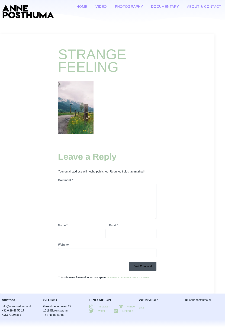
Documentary (165, 6)
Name (63, 225)
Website (63, 244)
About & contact (204, 6)
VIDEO (101, 6)
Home (81, 6)
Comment (65, 180)
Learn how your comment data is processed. (128, 277)
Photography (129, 6)
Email (113, 225)
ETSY (141, 308)
